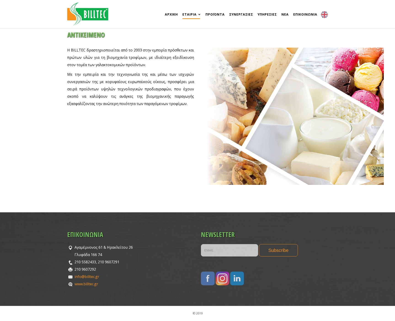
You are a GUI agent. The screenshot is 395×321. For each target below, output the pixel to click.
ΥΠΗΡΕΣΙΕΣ (267, 14)
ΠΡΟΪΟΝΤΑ (215, 14)
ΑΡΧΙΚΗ (171, 14)
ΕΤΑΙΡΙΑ (189, 14)
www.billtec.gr (86, 283)
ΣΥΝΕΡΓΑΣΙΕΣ (241, 14)
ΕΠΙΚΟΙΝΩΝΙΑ (305, 14)
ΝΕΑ (285, 14)
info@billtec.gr (87, 276)
